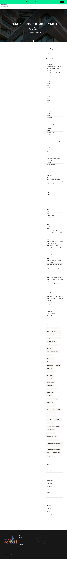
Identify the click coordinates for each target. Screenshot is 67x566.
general (48, 198)
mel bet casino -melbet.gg (52, 402)
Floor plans (28, 7)
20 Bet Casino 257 (50, 136)
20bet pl (48, 341)
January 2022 (49, 518)
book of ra (49, 176)
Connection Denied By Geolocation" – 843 (55, 185)
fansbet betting (50, 379)
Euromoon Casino (50, 375)
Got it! (62, 1)
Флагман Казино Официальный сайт (54, 448)
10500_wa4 (49, 114)
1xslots (48, 338)
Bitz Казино (58, 368)
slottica (48, 242)
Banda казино (56, 341)
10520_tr (48, 116)
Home (18, 7)
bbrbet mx (49, 166)
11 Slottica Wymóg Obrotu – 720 (53, 127)
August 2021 (49, 521)
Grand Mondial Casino (51, 392)
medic (48, 213)
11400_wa (48, 134)
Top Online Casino (50, 312)
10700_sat (48, 123)
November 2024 (50, 483)
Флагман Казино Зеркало (52, 443)
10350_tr (48, 104)
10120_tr (48, 91)
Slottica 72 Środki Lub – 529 (52, 249)
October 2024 (49, 487)
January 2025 (49, 477)
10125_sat (48, 93)
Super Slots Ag (57, 423)
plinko (48, 227)
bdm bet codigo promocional (52, 355)
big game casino (50, 365)
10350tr (48, 106)
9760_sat (48, 155)
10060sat (48, 89)
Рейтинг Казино (50, 323)
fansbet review (50, 382)
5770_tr (48, 142)
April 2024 (49, 505)
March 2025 (49, 471)
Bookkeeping (49, 178)
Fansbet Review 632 (50, 187)
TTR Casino (49, 426)
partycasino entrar (50, 416)
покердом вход (50, 459)
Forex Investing (50, 189)
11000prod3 (49, 131)
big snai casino (50, 368)
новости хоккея (56, 456)
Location (39, 7)
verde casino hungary (51, 317)
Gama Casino (49, 196)
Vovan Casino (49, 319)
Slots (47, 240)
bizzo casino (49, 174)
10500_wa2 (49, 112)
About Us (23, 7)
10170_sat (48, 95)
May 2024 (48, 502)
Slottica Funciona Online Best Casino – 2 (54, 280)
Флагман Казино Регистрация (53, 452)
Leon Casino (49, 399)
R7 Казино (49, 423)
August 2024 (49, 493)
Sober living (49, 306)
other (48, 217)
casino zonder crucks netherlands (53, 183)
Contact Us (44, 7)
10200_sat (48, 97)
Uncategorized (49, 314)
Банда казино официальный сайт (36, 36)
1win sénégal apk (55, 335)
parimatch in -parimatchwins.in (53, 413)
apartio (12, 557)
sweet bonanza (49, 310)
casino (48, 181)
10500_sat (48, 108)
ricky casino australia (51, 238)
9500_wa (48, 151)
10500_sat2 (49, 110)
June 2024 (48, 499)
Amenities (34, 7)
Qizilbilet (48, 230)
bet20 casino (49, 358)
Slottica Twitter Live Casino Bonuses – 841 (55, 299)
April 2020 (49, 524)
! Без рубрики (49, 67)
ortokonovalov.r (50, 409)
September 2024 (50, 490)
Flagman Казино (50, 385)
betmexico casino (50, 362)
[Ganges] (5, 7)
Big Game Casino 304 (51, 172)
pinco (48, 225)
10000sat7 (48, 84)
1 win (48, 331)
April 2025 (49, 468)
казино (48, 321)
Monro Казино (50, 406)
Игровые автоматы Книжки (53, 430)
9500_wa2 (49, 153)
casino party (49, 372)
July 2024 (48, 496)
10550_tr (48, 119)
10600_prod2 (49, 121)
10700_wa (49, 125)
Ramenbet (48, 232)
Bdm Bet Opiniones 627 (51, 168)
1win (48, 335)
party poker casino (50, 419)
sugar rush (49, 308)
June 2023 (48, 515)
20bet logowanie (56, 338)
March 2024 (49, 508)
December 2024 (50, 480)
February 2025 (49, 474)
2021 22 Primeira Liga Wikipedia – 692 (54, 140)
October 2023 (49, 512)
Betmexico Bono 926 (51, 170)
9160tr (48, 149)
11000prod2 (49, 129)
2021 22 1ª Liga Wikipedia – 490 (53, 138)
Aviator (48, 159)
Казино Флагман (50, 433)
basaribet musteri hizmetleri (52, 348)
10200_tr (48, 99)
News (48, 215)
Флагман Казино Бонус (52, 440)
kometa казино (50, 396)
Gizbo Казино (49, 389)
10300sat (48, 102)
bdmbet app (49, 351)
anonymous (49, 157)
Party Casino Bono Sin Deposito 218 (54, 223)
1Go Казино (54, 331)
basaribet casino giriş (51, 345)
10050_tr (48, 87)
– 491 (48, 65)
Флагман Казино (50, 436)
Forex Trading (49, 191)
